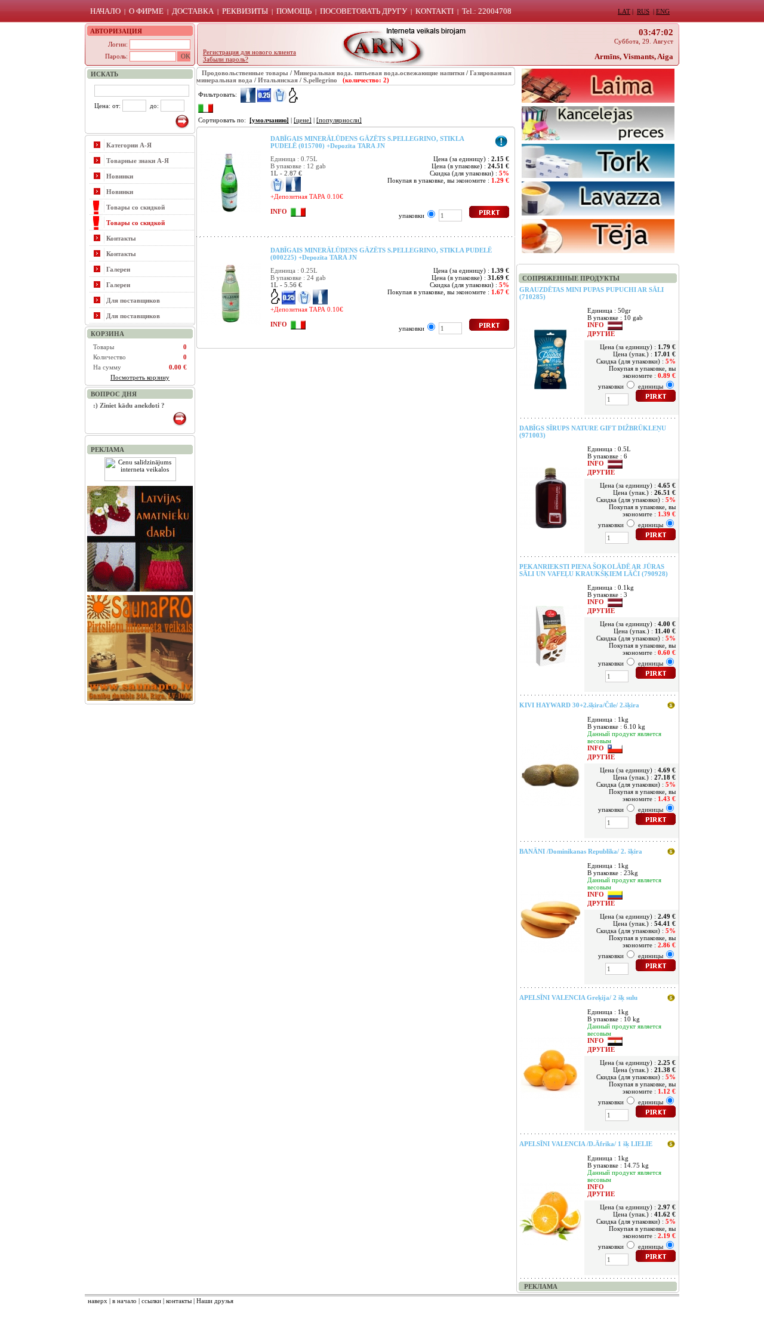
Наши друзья (214, 1300)
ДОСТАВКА (193, 11)
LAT (624, 11)
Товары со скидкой (135, 207)
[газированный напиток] (279, 94)
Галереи (118, 269)
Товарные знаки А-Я (137, 160)
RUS (643, 11)
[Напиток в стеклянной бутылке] (248, 94)
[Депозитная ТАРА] (293, 94)
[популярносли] (339, 120)
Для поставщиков (133, 300)
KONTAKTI (434, 11)
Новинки (119, 176)
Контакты (121, 238)
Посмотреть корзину (140, 377)
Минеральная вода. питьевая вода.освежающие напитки (379, 72)
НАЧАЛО (105, 11)
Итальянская (278, 80)
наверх (97, 1300)
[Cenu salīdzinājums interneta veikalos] (140, 478)
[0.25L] (264, 94)
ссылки (151, 1300)
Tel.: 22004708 (487, 11)
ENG (663, 11)
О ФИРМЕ (146, 11)
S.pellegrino (320, 80)
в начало (124, 1300)
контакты (179, 1300)
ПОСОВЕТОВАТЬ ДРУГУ (363, 11)
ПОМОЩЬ (294, 11)
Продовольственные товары (245, 72)
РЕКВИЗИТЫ (245, 11)
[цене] (303, 120)
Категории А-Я (129, 145)
